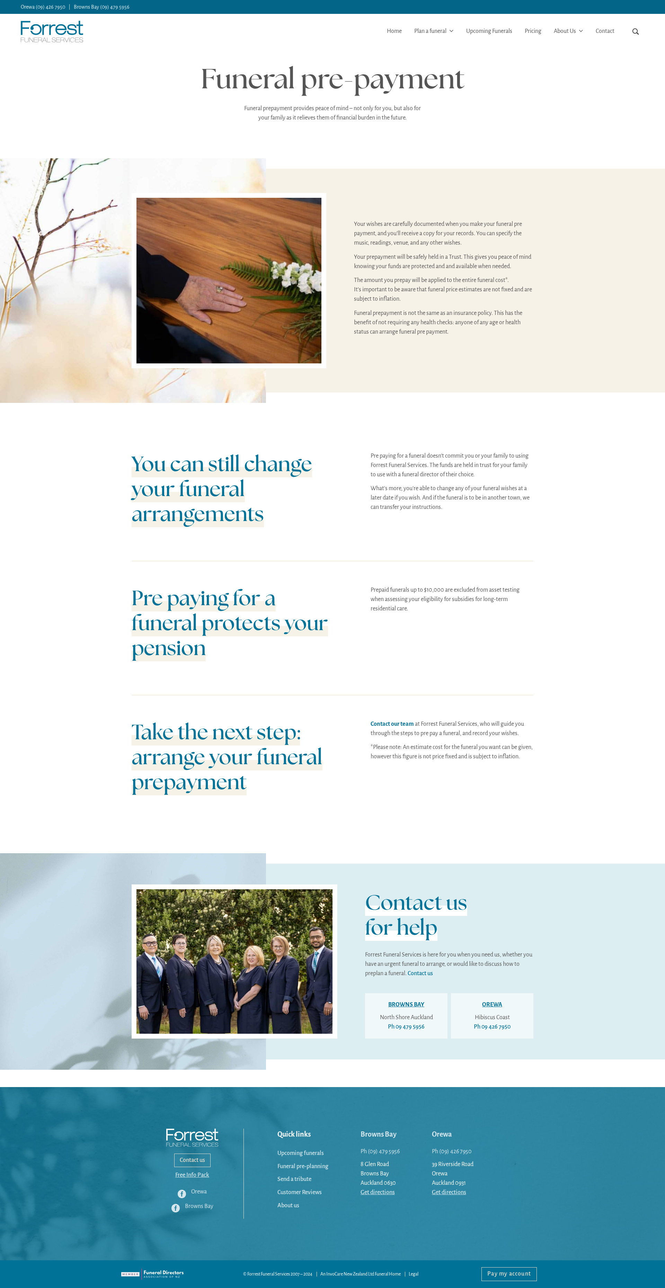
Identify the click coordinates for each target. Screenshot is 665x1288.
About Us (565, 31)
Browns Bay (379, 1134)
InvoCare (334, 1274)
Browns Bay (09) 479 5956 (102, 7)
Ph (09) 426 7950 (452, 1151)
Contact (605, 31)
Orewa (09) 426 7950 (43, 7)
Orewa (442, 1134)
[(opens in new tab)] (152, 1274)
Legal (413, 1274)
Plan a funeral (430, 31)
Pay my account (509, 1274)
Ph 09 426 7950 (492, 1027)
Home (394, 31)
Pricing (533, 31)
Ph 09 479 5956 (406, 1027)
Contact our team (392, 724)
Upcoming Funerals (489, 31)
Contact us (420, 973)
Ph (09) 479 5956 (380, 1151)
